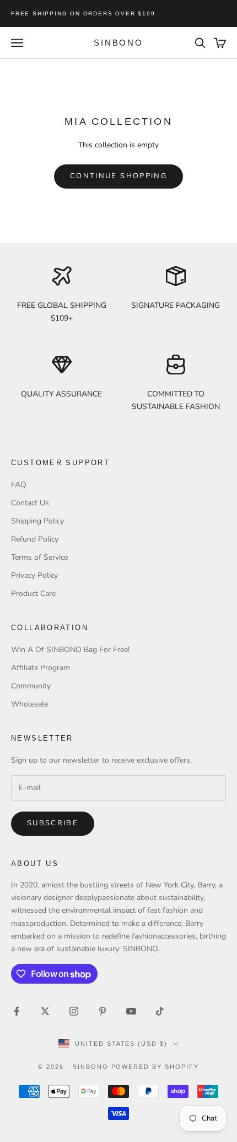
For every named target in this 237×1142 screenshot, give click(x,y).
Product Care (33, 593)
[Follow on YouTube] (131, 1011)
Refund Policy (34, 539)
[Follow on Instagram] (73, 1011)
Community (31, 686)
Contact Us (30, 503)
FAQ (18, 484)
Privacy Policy (34, 575)
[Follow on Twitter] (45, 1011)
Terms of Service (39, 557)
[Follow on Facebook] (16, 1011)
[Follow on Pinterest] (102, 1011)
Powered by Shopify (155, 1066)
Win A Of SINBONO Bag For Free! (70, 649)
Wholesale (29, 704)
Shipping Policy (37, 521)
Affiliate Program (40, 668)
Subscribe (52, 823)
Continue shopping (118, 176)
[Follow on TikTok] (159, 1011)
